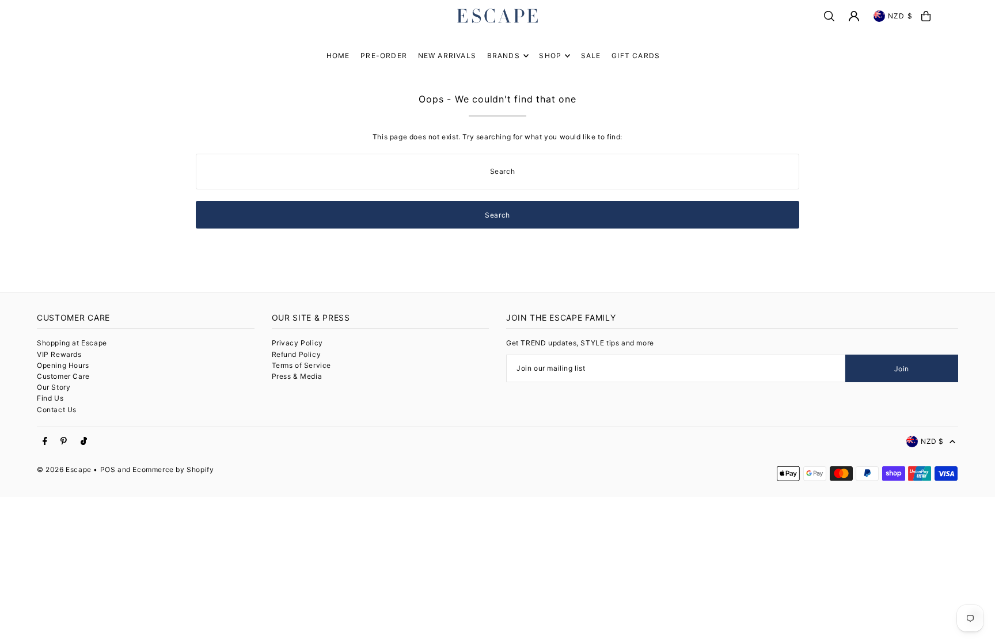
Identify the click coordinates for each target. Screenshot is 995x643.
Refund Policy (296, 354)
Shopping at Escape (72, 342)
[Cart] (926, 16)
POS (108, 469)
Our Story (53, 387)
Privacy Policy (297, 342)
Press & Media (297, 376)
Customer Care (63, 376)
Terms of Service (302, 365)
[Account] (854, 16)
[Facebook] (45, 441)
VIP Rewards (59, 354)
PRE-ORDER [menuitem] (383, 55)
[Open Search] (829, 16)
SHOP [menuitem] (550, 55)
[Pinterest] (63, 441)
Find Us (50, 398)
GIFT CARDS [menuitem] (636, 55)
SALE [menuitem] (591, 55)
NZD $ (900, 16)
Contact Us (57, 409)
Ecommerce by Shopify (173, 469)
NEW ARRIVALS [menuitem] (447, 55)
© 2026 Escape (64, 469)
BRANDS (503, 55)
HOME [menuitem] (338, 55)
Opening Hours (63, 365)
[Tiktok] (84, 441)
